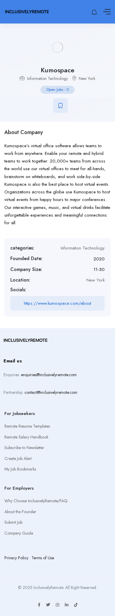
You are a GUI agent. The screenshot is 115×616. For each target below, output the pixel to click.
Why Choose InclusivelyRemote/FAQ (36, 501)
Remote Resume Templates (27, 426)
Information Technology (47, 78)
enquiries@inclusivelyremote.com (49, 375)
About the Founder (20, 512)
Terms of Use (43, 558)
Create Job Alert (18, 458)
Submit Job (13, 522)
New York (87, 78)
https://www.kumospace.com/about (57, 303)
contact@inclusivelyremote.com (50, 392)
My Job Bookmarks (20, 469)
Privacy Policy (16, 558)
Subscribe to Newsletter (24, 448)
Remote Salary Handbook (26, 437)
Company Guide (18, 533)
